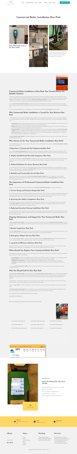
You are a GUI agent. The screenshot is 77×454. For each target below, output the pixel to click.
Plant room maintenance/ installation (60, 443)
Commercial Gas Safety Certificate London (61, 438)
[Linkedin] (12, 442)
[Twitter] (9, 442)
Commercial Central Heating (43, 437)
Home (23, 2)
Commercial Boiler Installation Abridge (56, 321)
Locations (45, 2)
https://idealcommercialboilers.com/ (15, 296)
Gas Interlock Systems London (59, 441)
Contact (53, 2)
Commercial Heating (29, 2)
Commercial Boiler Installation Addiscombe (37, 324)
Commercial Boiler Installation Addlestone (56, 324)
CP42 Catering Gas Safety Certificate (61, 440)
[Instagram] (10, 442)
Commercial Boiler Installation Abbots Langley (38, 321)
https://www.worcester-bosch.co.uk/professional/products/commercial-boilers (23, 293)
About (36, 2)
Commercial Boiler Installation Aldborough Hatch (19, 328)
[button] (41, 2)
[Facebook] (7, 442)
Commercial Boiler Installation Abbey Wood (18, 321)
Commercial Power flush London (44, 440)
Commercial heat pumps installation (44, 438)
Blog (50, 2)
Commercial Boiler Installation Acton (17, 324)
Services (39, 2)
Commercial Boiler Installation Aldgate (56, 328)
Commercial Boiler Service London (60, 437)
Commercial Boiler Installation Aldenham (37, 328)
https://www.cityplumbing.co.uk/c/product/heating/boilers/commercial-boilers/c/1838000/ (25, 301)
